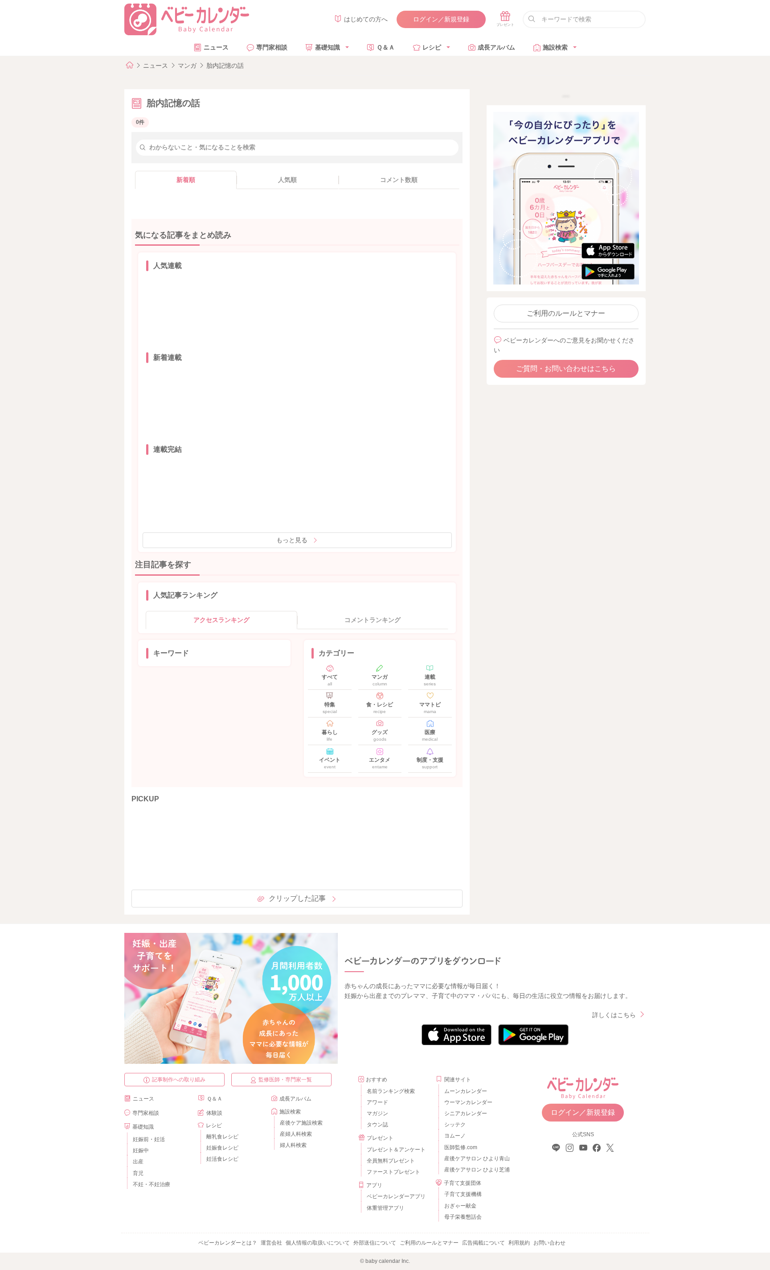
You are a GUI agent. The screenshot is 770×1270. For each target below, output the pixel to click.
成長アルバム (496, 47)
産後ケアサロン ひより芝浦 (475, 1170)
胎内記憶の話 (225, 65)
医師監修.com (460, 1147)
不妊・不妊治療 (151, 1184)
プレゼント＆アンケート (396, 1149)
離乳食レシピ (222, 1137)
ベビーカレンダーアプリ (396, 1196)
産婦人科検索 (296, 1134)
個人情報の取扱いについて (318, 1243)
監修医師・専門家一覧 (285, 1079)
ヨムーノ (455, 1136)
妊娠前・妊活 (149, 1139)
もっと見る (291, 540)
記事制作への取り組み (178, 1079)
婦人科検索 (293, 1145)
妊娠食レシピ (222, 1148)
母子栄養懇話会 (463, 1217)
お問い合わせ (549, 1243)
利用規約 (519, 1243)
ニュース (216, 47)
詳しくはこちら (614, 1014)
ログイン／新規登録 (441, 19)
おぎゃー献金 (460, 1206)
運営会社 (271, 1243)
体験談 (214, 1113)
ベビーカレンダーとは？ (227, 1243)
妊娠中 (141, 1150)
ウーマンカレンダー (468, 1102)
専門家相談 (271, 47)
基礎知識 (327, 47)
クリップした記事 (297, 898)
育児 (138, 1173)
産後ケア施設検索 (301, 1123)
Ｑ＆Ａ (386, 47)
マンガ (187, 65)
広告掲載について (483, 1243)
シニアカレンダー (465, 1113)
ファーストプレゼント (393, 1172)
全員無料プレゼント (391, 1161)
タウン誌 (377, 1125)
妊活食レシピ (222, 1159)
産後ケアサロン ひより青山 (475, 1158)
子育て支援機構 (463, 1194)
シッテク (455, 1125)
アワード (377, 1102)
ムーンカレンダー (465, 1091)
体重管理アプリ (385, 1208)
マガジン (377, 1113)
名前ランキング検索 (391, 1091)
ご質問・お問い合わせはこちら (566, 368)
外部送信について (374, 1243)
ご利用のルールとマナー (566, 313)
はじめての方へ (366, 19)
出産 (138, 1162)
